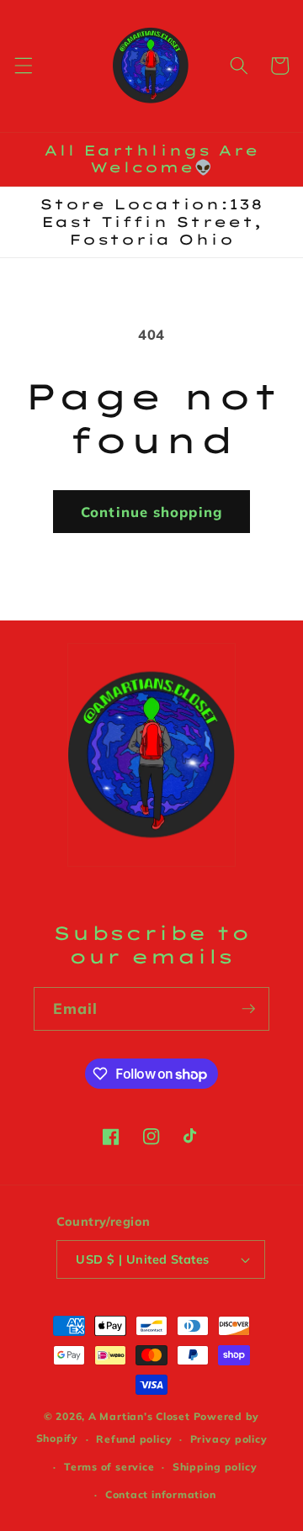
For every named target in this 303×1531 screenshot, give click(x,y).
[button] (23, 65)
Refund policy (134, 1439)
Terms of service (109, 1466)
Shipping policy (215, 1466)
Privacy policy (229, 1439)
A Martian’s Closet (139, 1416)
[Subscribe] (248, 1009)
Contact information (160, 1494)
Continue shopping (151, 511)
